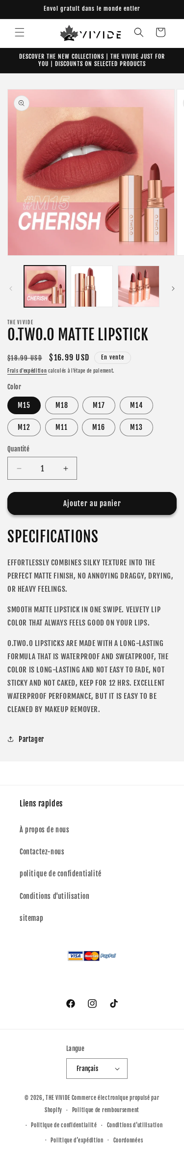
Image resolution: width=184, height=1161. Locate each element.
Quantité (18, 449)
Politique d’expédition (77, 1140)
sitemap (31, 918)
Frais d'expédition (27, 371)
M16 (98, 427)
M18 (61, 405)
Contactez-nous (42, 852)
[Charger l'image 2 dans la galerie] (91, 286)
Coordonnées (128, 1140)
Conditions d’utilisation (135, 1125)
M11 (61, 427)
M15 (24, 405)
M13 (136, 427)
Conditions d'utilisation (54, 896)
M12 (24, 427)
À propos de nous (45, 830)
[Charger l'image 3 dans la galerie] (138, 286)
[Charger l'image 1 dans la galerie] (45, 286)
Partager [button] (31, 739)
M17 (99, 405)
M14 (136, 405)
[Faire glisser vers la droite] (173, 288)
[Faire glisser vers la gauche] (11, 288)
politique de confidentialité (61, 874)
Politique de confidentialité (64, 1125)
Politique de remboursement (105, 1110)
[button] (19, 32)
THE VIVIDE (58, 1097)
